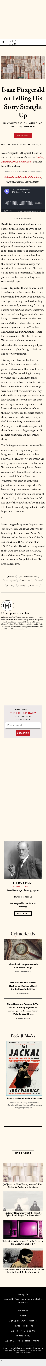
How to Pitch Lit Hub (23, 1325)
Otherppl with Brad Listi (14, 144)
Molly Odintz (24, 1018)
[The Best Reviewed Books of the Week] (24, 1068)
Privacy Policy (23, 1335)
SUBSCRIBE (23, 733)
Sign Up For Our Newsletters (23, 1320)
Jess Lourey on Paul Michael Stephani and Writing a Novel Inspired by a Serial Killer (23, 985)
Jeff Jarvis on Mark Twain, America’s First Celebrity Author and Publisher (23, 1186)
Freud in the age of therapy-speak (23, 890)
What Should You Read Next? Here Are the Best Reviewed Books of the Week (23, 1271)
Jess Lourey (24, 993)
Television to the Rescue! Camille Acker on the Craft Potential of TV (23, 1243)
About (23, 1315)
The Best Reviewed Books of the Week (24, 1098)
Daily (23, 882)
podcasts (21, 585)
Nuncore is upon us (23, 896)
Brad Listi (12, 576)
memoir (39, 581)
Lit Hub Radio (26, 581)
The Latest (23, 1152)
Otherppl (10, 585)
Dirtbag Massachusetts (29, 576)
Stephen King (34, 585)
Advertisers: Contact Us (23, 1330)
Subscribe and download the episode (22, 178)
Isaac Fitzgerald (10, 581)
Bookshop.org (22, 1350)
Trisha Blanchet (24, 972)
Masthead (23, 1310)
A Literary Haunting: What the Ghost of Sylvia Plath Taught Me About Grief (23, 1214)
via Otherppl (23, 136)
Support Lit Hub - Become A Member (23, 1340)
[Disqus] (23, 664)
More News (23, 914)
